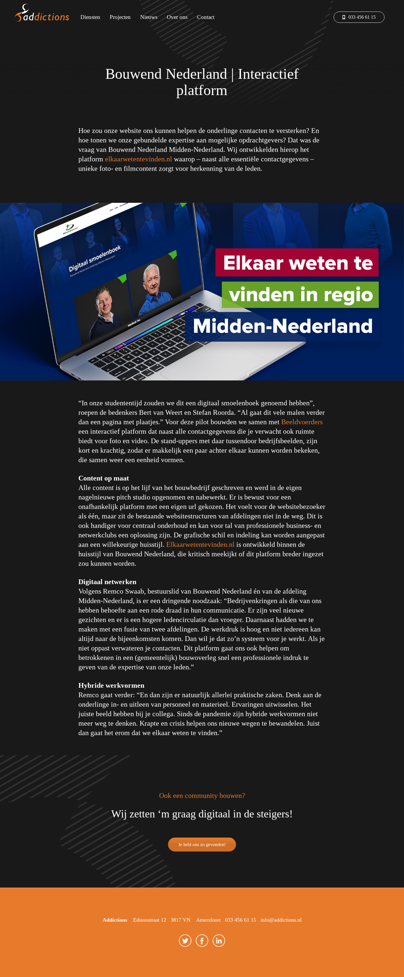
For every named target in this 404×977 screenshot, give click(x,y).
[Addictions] (43, 13)
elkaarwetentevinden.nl (138, 159)
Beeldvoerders (302, 422)
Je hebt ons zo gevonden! (202, 844)
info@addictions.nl (281, 920)
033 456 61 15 (361, 17)
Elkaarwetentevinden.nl (200, 544)
